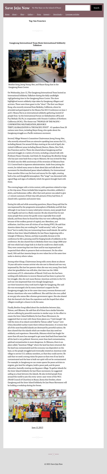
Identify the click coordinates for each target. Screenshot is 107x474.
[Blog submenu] (24, 14)
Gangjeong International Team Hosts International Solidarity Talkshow (37, 44)
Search (96, 8)
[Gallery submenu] (33, 14)
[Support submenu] (50, 14)
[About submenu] (17, 14)
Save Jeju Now (17, 7)
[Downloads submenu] (62, 14)
